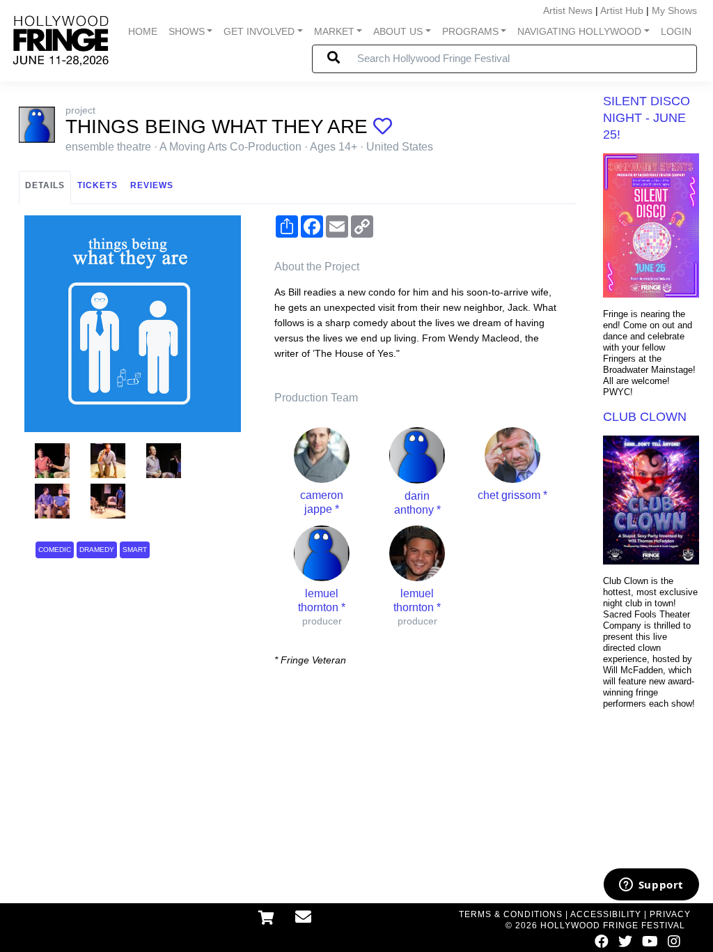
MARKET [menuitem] (334, 31)
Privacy (670, 914)
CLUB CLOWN (645, 417)
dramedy (96, 549)
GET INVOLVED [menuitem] (259, 31)
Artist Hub (621, 10)
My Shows (674, 10)
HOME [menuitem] (142, 31)
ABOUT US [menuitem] (398, 31)
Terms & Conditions (511, 914)
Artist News (568, 10)
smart (135, 549)
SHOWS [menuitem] (187, 31)
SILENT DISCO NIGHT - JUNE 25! (646, 117)
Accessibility (605, 914)
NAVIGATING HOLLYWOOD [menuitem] (579, 31)
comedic (54, 549)
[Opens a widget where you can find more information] (651, 885)
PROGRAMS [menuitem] (470, 31)
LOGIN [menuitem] (676, 31)
